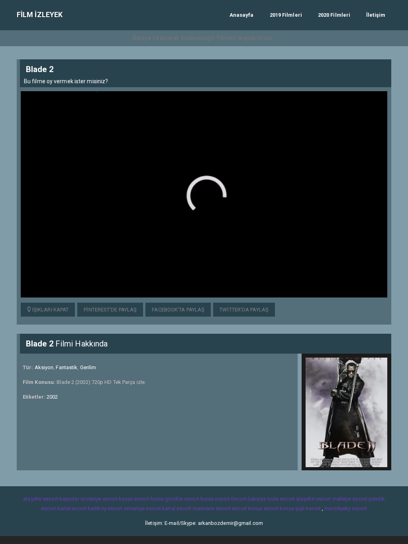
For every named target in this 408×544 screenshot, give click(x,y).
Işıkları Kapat (50, 310)
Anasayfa (242, 15)
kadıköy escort (105, 508)
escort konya (247, 508)
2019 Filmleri (286, 15)
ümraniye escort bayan (106, 499)
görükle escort (182, 499)
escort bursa (149, 499)
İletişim (375, 15)
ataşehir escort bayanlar (51, 499)
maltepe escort (349, 499)
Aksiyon (44, 367)
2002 (52, 397)
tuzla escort (281, 499)
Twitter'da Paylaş (244, 310)
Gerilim (88, 367)
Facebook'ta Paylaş (178, 310)
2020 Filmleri (334, 15)
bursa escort (215, 499)
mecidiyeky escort (345, 508)
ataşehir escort (313, 499)
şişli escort (308, 508)
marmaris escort (212, 508)
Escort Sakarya (248, 499)
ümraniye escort (142, 508)
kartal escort (71, 508)
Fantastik (66, 367)
